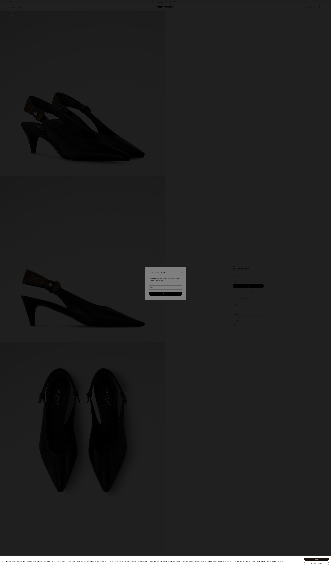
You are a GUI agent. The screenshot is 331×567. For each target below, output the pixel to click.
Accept (316, 559)
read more (280, 561)
